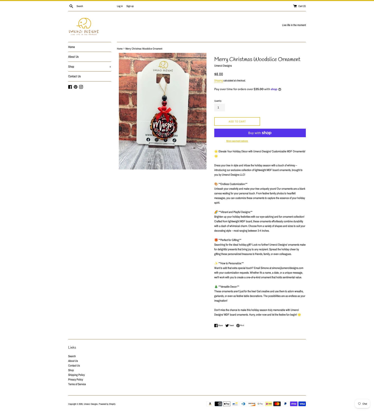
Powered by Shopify (107, 404)
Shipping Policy (76, 375)
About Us (73, 56)
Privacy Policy (75, 379)
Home (71, 47)
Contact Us (74, 76)
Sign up (130, 6)
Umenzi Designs (91, 404)
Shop (89, 66)
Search (72, 356)
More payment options (237, 141)
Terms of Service (77, 384)
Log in (120, 6)
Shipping (218, 80)
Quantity (217, 100)
